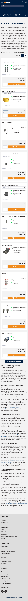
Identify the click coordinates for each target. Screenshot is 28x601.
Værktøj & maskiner (10, 11)
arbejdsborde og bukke (6, 462)
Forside (2, 11)
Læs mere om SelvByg (6, 561)
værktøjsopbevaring (18, 460)
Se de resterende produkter (14, 361)
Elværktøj (17, 11)
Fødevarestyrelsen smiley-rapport (9, 536)
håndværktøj (10, 460)
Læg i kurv (17, 84)
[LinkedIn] (5, 592)
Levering (3, 549)
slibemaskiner (9, 503)
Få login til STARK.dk (6, 583)
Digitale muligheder (5, 553)
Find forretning (4, 522)
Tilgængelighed (4, 576)
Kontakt (3, 538)
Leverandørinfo (4, 527)
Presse (2, 529)
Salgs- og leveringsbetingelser (8, 551)
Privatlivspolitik (4, 571)
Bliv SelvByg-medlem (6, 563)
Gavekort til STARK (5, 578)
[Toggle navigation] (2, 2)
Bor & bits (22, 11)
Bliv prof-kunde (4, 546)
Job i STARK (4, 525)
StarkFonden (4, 534)
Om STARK (3, 520)
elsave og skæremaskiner (20, 503)
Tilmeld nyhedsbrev (5, 581)
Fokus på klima (4, 531)
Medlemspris (5, 110)
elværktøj (12, 409)
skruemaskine (16, 435)
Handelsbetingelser (5, 574)
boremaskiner (12, 407)
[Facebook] (2, 592)
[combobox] (12, 6)
